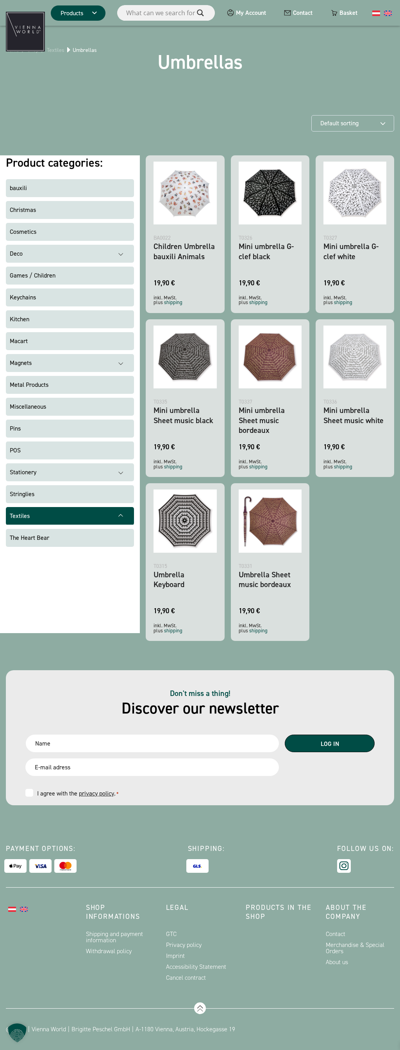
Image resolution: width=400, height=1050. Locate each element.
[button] (17, 1033)
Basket (348, 13)
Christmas (23, 210)
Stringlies (22, 494)
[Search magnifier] (200, 12)
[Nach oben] (200, 1008)
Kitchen (19, 319)
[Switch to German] (376, 13)
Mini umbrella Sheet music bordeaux (262, 420)
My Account (251, 13)
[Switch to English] (388, 13)
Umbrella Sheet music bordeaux (265, 579)
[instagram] (344, 866)
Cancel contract (186, 977)
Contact (302, 13)
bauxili (18, 188)
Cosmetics (23, 232)
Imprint (175, 956)
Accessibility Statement (196, 967)
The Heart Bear (29, 538)
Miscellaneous (28, 406)
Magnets (21, 363)
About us (337, 962)
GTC (171, 934)
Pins (15, 428)
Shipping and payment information (114, 937)
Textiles (55, 50)
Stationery (23, 472)
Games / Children (32, 275)
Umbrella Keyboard (169, 579)
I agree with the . (77, 793)
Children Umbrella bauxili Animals (184, 251)
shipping (173, 302)
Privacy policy (184, 945)
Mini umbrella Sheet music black (183, 415)
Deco (16, 253)
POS (15, 450)
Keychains (23, 297)
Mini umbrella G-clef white (351, 251)
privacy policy (96, 793)
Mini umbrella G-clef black (266, 251)
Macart (19, 341)
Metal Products (29, 385)
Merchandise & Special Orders (355, 948)
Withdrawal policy (109, 951)
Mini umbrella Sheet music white (353, 415)
